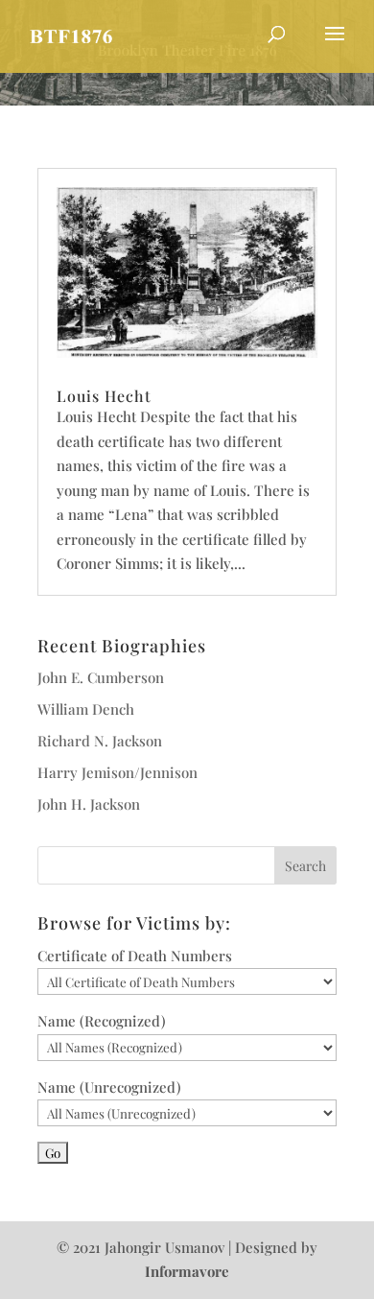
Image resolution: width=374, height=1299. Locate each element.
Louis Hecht (104, 396)
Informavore (187, 1271)
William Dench (85, 709)
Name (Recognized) (101, 1020)
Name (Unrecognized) (109, 1087)
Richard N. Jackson (99, 740)
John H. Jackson (88, 804)
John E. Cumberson (100, 677)
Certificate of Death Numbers (134, 955)
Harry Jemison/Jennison (117, 772)
